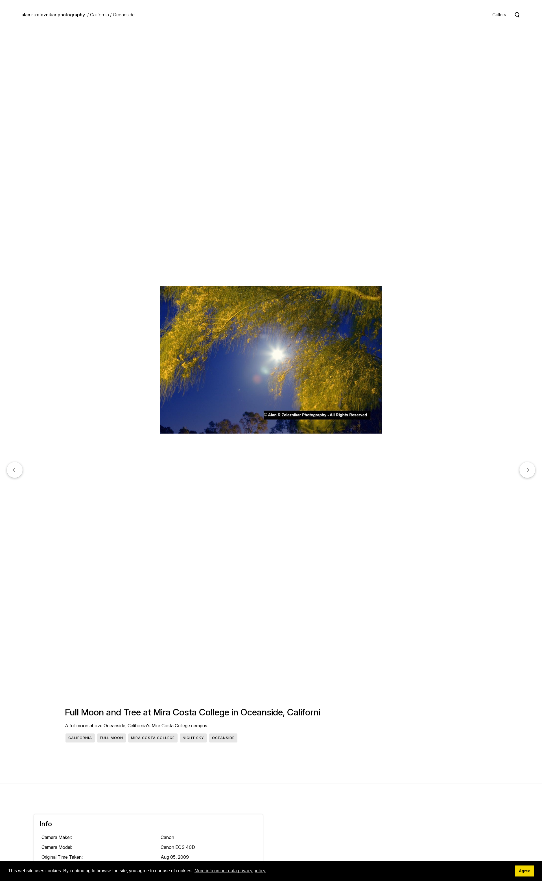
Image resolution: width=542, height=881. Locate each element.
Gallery (499, 14)
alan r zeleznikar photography (53, 14)
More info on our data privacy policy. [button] (230, 870)
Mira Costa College (153, 738)
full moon (111, 738)
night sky (193, 738)
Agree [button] (524, 871)
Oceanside (124, 14)
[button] (15, 470)
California (99, 14)
